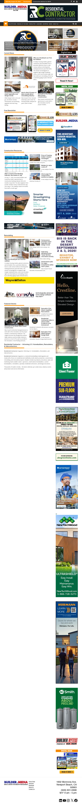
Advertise (45, 24)
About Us (55, 24)
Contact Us (32, 789)
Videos (50, 24)
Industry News (12, 24)
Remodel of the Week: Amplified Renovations (54, 47)
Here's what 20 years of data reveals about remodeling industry (51, 1)
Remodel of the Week (22, 24)
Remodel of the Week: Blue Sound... (54, 35)
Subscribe (39, 24)
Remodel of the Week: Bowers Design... (69, 47)
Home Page (32, 781)
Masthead (31, 785)
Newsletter (32, 24)
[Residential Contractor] (6, 23)
